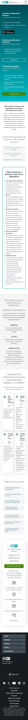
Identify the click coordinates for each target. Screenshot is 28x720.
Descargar (14, 60)
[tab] (14, 148)
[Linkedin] (19, 684)
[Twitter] (8, 684)
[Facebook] (4, 684)
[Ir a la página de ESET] (10, 2)
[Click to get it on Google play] (8, 34)
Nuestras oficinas (7, 663)
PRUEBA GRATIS (14, 94)
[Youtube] (14, 684)
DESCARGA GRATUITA (14, 566)
